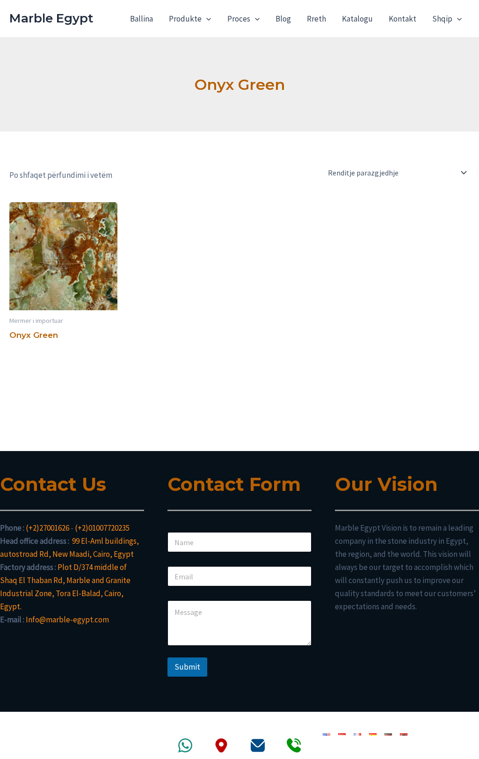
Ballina (141, 19)
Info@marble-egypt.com (67, 619)
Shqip (442, 19)
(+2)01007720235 (102, 528)
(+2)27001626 (47, 528)
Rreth (316, 19)
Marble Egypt (51, 18)
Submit (187, 667)
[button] (206, 18)
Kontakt (402, 19)
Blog (283, 19)
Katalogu (357, 19)
